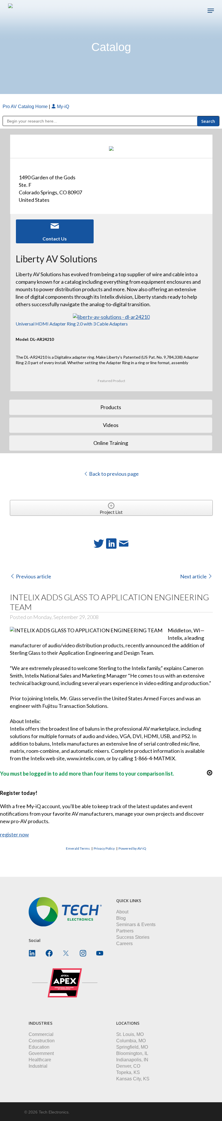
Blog (121, 918)
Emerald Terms (78, 848)
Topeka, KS (128, 1072)
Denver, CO (128, 1066)
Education (39, 1047)
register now (14, 834)
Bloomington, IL (132, 1053)
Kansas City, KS (132, 1078)
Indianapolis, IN (132, 1059)
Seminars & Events (136, 924)
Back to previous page (113, 474)
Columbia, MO (131, 1040)
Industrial (38, 1066)
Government (41, 1053)
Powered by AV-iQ (132, 848)
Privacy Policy (104, 848)
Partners (125, 930)
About (122, 911)
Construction (42, 1040)
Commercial (41, 1034)
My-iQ (62, 106)
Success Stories (132, 937)
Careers (124, 943)
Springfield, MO (132, 1047)
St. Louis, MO (130, 1034)
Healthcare (40, 1059)
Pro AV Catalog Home (26, 106)
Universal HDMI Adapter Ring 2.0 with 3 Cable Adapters (72, 323)
